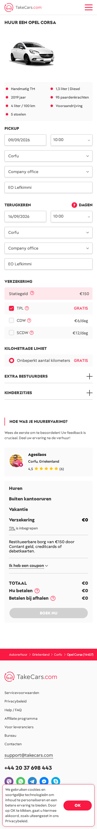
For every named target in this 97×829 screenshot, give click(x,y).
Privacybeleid (15, 701)
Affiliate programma (21, 718)
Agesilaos (37, 454)
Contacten (13, 744)
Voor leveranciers (19, 727)
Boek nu (48, 613)
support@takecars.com (28, 755)
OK (78, 805)
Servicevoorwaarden (21, 693)
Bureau (10, 735)
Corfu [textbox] (13, 156)
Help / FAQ (13, 710)
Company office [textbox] (23, 171)
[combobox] (68, 140)
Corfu (33, 461)
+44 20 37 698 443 (28, 767)
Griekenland (49, 461)
